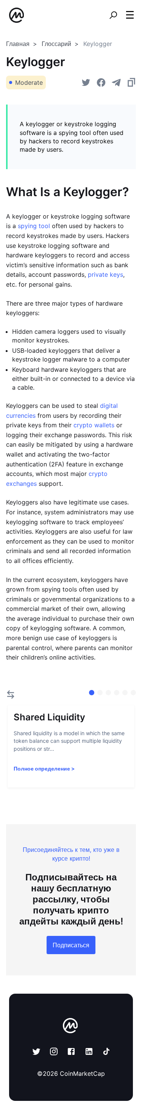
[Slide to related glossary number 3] (116, 692)
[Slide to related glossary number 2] (108, 692)
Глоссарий (56, 44)
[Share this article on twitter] (86, 82)
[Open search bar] (113, 15)
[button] (130, 15)
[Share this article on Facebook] (101, 82)
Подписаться (71, 945)
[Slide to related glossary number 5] (133, 692)
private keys (105, 274)
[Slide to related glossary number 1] (100, 692)
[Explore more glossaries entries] (10, 694)
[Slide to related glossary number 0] (91, 692)
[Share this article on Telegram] (116, 82)
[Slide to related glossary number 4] (125, 692)
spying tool (34, 226)
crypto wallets (93, 425)
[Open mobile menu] (130, 15)
